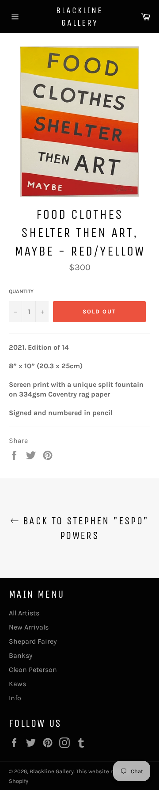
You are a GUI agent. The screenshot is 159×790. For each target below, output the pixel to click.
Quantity (21, 291)
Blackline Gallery (79, 16)
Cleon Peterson (33, 669)
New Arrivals (29, 627)
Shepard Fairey (33, 641)
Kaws (17, 683)
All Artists (24, 613)
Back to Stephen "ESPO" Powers (83, 528)
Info (15, 698)
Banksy (20, 655)
